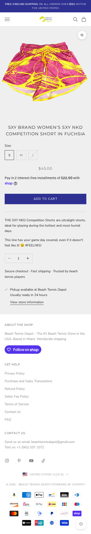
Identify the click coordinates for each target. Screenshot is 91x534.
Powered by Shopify (68, 484)
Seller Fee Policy (17, 396)
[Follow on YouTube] (31, 460)
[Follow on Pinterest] (19, 460)
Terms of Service (17, 404)
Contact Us (13, 412)
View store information (27, 302)
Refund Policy (15, 389)
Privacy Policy (14, 373)
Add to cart (46, 199)
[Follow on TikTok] (43, 460)
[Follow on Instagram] (7, 460)
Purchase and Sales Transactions (28, 381)
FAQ (8, 419)
